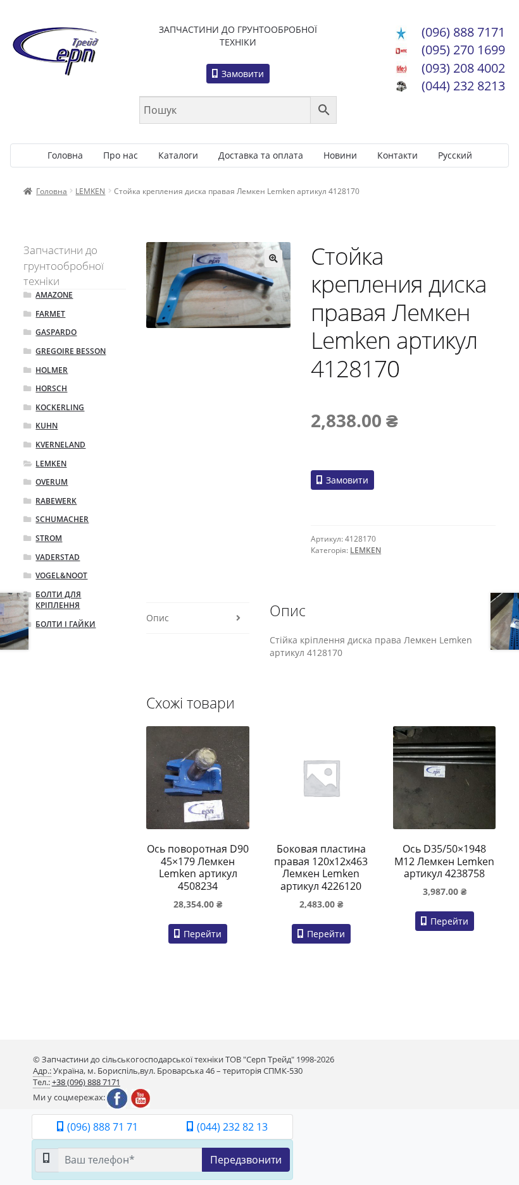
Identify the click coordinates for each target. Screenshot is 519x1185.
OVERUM (51, 482)
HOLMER (51, 370)
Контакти (397, 155)
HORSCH (51, 388)
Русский (455, 155)
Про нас (120, 155)
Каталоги (178, 155)
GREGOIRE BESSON (70, 351)
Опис (157, 618)
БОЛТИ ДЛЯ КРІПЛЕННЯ (58, 600)
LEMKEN (90, 191)
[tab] (197, 618)
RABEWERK (56, 500)
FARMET (50, 313)
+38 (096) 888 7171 (86, 1082)
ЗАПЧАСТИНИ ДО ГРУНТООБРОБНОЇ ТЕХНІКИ (238, 35)
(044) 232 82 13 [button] (231, 1127)
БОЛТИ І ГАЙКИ (65, 624)
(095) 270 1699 (463, 49)
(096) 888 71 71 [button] (101, 1127)
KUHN (46, 425)
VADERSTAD (57, 557)
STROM (48, 538)
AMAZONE (54, 294)
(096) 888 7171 (463, 31)
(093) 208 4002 (463, 67)
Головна (65, 155)
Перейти (201, 934)
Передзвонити (246, 1160)
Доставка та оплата (260, 155)
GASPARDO (56, 332)
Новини (340, 155)
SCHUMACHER (62, 519)
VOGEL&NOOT (61, 575)
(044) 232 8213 (463, 85)
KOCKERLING (59, 407)
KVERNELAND (60, 444)
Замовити (241, 74)
